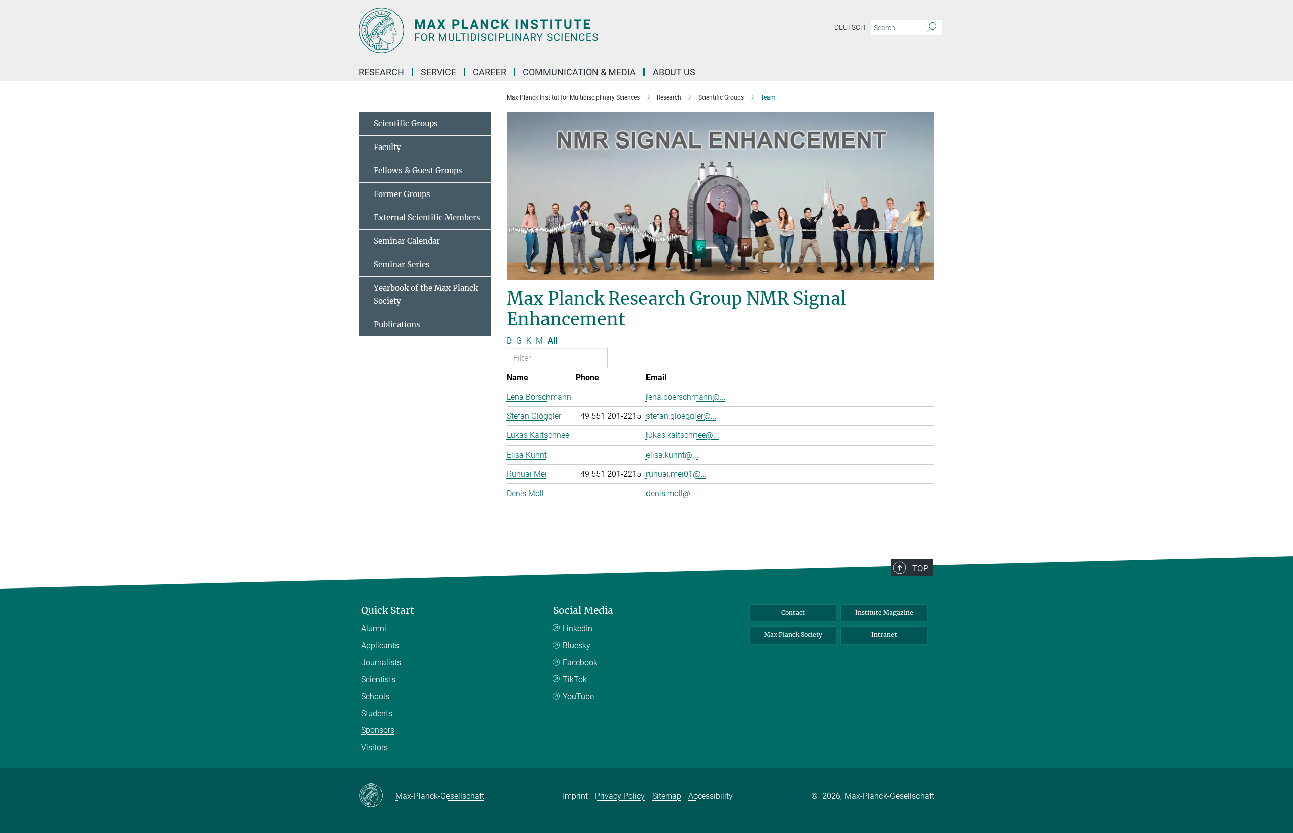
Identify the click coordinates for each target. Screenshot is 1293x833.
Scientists (378, 679)
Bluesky (576, 645)
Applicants (380, 645)
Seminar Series (402, 264)
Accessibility (710, 796)
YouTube (578, 696)
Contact (793, 612)
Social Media (583, 610)
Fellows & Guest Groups (418, 170)
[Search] (931, 28)
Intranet (884, 635)
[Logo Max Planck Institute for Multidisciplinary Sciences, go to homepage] (548, 30)
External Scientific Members (427, 217)
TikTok (575, 679)
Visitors (374, 747)
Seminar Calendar (407, 241)
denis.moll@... (671, 493)
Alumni (373, 628)
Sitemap (666, 796)
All (552, 341)
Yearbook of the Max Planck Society (426, 294)
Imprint (575, 796)
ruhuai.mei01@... (676, 474)
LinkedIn (577, 628)
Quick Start (387, 610)
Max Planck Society (793, 635)
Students (376, 713)
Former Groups (402, 194)
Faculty (387, 147)
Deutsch (849, 27)
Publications (397, 324)
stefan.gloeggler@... (681, 416)
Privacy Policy (620, 796)
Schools (375, 696)
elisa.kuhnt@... (672, 455)
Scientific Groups (406, 123)
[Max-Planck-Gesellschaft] (377, 796)
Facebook (580, 662)
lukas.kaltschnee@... (682, 435)
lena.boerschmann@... (686, 397)
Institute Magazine (884, 612)
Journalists (381, 662)
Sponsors (377, 730)
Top (920, 568)
